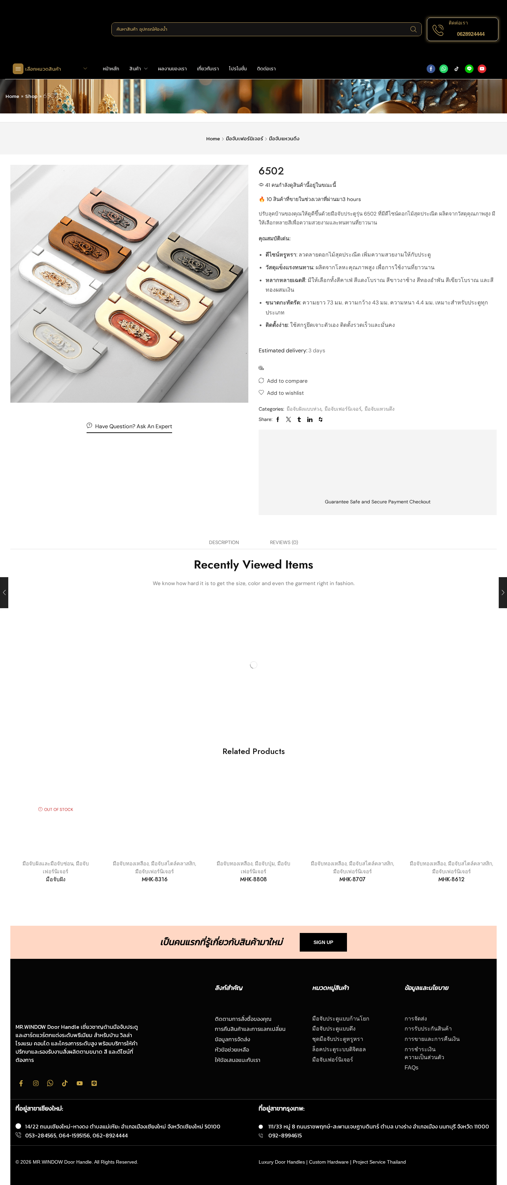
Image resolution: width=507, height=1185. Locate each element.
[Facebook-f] (21, 1083)
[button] (471, 34)
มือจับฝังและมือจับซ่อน (47, 863)
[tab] (224, 542)
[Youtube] (482, 68)
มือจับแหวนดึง (284, 138)
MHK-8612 (451, 879)
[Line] (469, 68)
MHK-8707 (352, 879)
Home (12, 96)
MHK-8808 (253, 879)
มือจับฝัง (56, 879)
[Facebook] (431, 68)
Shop (31, 96)
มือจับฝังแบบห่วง (304, 409)
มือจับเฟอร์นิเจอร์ (244, 138)
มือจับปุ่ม (265, 863)
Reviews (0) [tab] (284, 542)
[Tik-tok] (456, 68)
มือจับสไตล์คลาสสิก (173, 863)
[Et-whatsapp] (50, 1083)
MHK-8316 (155, 879)
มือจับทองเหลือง (131, 863)
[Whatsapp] (443, 68)
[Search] (413, 29)
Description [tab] (224, 542)
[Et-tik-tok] (64, 1083)
